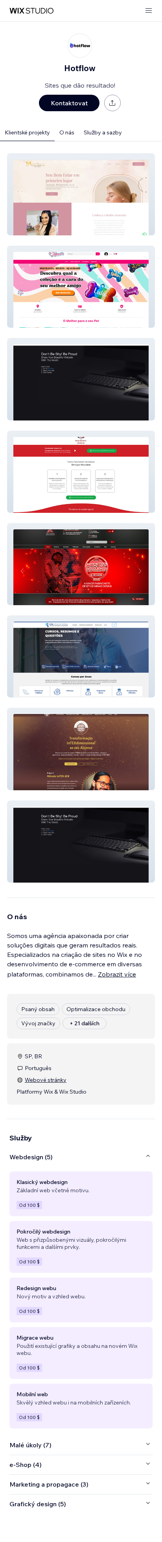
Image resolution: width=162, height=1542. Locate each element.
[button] (81, 194)
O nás (66, 132)
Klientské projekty (27, 132)
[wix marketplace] (31, 10)
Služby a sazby (103, 132)
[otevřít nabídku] (148, 11)
